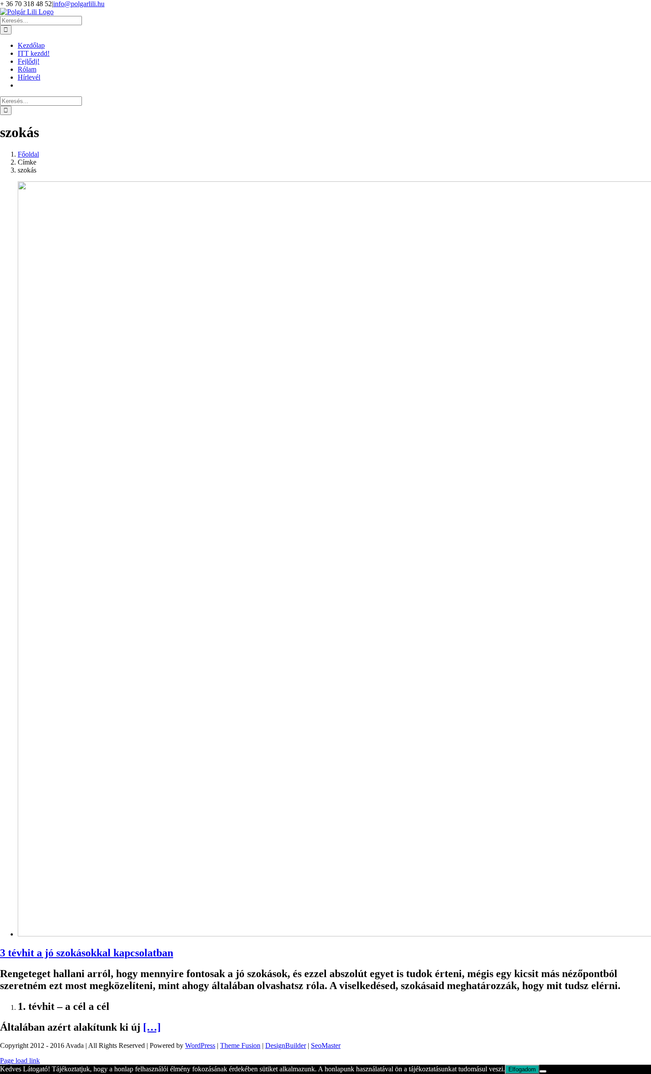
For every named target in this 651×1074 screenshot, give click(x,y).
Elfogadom (522, 1069)
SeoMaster (326, 1045)
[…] (152, 1027)
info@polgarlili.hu (79, 4)
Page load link (20, 1060)
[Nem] (542, 1071)
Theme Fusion (240, 1045)
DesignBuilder (285, 1045)
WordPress (200, 1045)
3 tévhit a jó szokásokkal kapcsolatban (86, 953)
